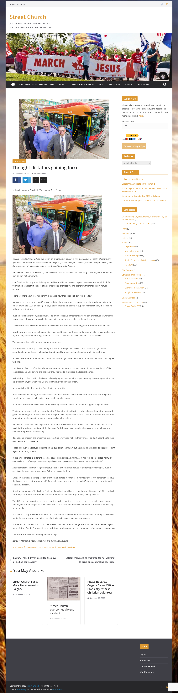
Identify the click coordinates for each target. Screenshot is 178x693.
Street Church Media (83, 84)
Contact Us (114, 84)
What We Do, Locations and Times (36, 84)
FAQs (101, 84)
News (61, 84)
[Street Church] (13, 84)
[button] (65, 85)
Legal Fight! (143, 84)
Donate (128, 84)
